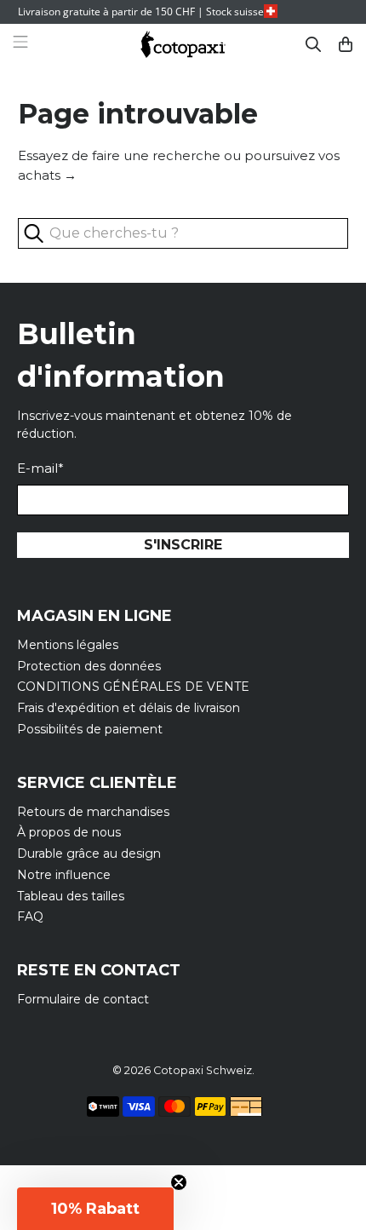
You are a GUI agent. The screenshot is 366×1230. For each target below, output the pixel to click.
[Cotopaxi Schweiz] (183, 45)
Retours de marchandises (93, 811)
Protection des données (89, 666)
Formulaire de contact (83, 999)
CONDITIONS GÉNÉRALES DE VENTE (133, 686)
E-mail (40, 468)
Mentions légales (67, 644)
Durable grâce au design (89, 853)
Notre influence (64, 874)
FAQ (30, 916)
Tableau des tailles (70, 896)
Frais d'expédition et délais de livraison (128, 708)
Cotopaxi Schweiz (202, 1070)
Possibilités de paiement (90, 729)
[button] (95, 1208)
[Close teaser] (178, 1182)
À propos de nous (69, 832)
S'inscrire (183, 545)
